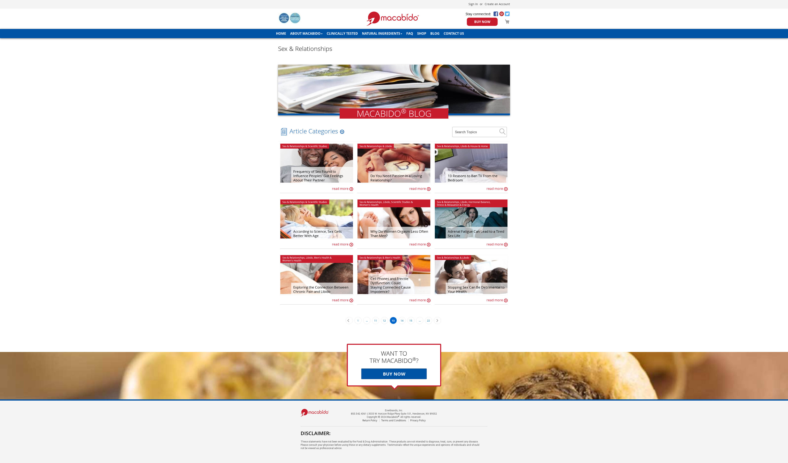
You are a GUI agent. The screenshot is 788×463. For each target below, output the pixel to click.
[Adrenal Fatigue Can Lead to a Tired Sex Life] (471, 219)
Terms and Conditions (393, 420)
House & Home (479, 146)
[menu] (394, 33)
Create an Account (497, 4)
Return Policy (369, 420)
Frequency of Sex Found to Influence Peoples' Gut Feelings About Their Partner (318, 175)
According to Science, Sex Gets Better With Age (317, 233)
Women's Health (369, 204)
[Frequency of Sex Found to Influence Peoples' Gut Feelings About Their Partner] (316, 164)
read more (340, 188)
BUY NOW (482, 21)
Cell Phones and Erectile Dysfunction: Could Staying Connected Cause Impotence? (390, 285)
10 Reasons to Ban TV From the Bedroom (473, 177)
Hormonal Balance (479, 202)
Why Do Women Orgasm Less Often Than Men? (399, 233)
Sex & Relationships (293, 146)
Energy (466, 204)
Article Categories (314, 131)
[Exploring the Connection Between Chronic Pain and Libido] (316, 275)
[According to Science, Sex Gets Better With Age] (316, 219)
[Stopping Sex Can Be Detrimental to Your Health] (471, 275)
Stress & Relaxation (448, 204)
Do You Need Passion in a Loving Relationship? (396, 177)
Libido (388, 146)
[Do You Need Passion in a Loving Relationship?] (393, 164)
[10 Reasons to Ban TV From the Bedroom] (471, 164)
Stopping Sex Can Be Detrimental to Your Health (476, 289)
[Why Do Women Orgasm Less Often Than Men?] (393, 219)
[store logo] (393, 18)
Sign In (473, 4)
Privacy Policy (418, 420)
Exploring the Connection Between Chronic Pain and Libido (320, 289)
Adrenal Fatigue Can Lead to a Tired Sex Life (476, 233)
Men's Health (321, 257)
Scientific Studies (317, 146)
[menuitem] (281, 33)
